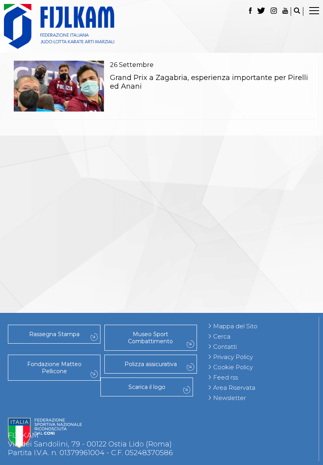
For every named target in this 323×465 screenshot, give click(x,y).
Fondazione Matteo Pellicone (54, 368)
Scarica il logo (146, 387)
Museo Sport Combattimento (150, 338)
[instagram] (274, 11)
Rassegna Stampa (54, 334)
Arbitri (161, 202)
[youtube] (285, 11)
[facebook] (250, 11)
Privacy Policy (233, 357)
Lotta (161, 210)
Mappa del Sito (235, 326)
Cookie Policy (233, 367)
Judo (161, 150)
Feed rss (225, 377)
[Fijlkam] (161, 26)
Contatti (225, 346)
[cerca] (297, 11)
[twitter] (261, 11)
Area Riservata (234, 387)
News (161, 167)
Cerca (221, 336)
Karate (161, 263)
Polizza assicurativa (150, 364)
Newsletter (229, 398)
